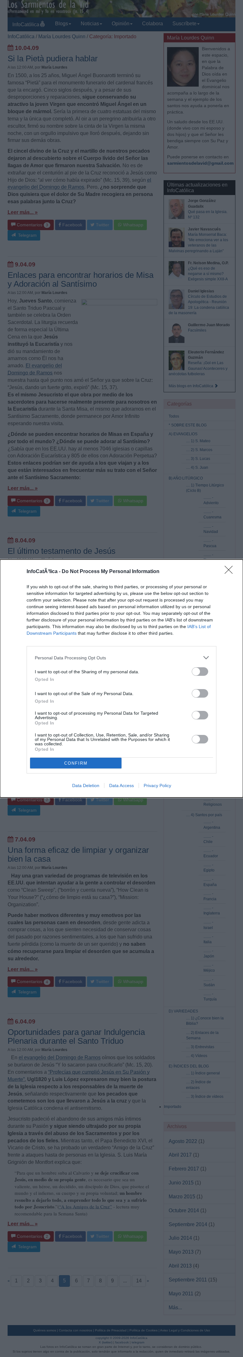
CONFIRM (76, 763)
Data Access (121, 785)
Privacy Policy (157, 785)
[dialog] (121, 678)
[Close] (231, 572)
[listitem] (121, 657)
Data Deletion (85, 785)
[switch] (200, 671)
